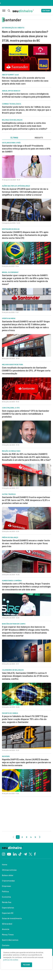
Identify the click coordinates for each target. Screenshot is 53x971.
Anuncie (5, 929)
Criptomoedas (8, 880)
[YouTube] (9, 854)
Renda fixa (6, 902)
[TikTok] (20, 854)
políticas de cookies (10, 960)
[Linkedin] (15, 854)
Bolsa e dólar (7, 875)
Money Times (8, 934)
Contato (5, 945)
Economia (6, 897)
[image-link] (26, 166)
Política (5, 891)
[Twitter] (30, 854)
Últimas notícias (9, 870)
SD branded (7, 924)
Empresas (6, 886)
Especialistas (8, 907)
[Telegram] (25, 854)
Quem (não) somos (10, 940)
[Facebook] (35, 854)
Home (4, 864)
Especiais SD (7, 913)
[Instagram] (3, 854)
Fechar (26, 965)
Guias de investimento (12, 918)
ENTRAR (46, 11)
